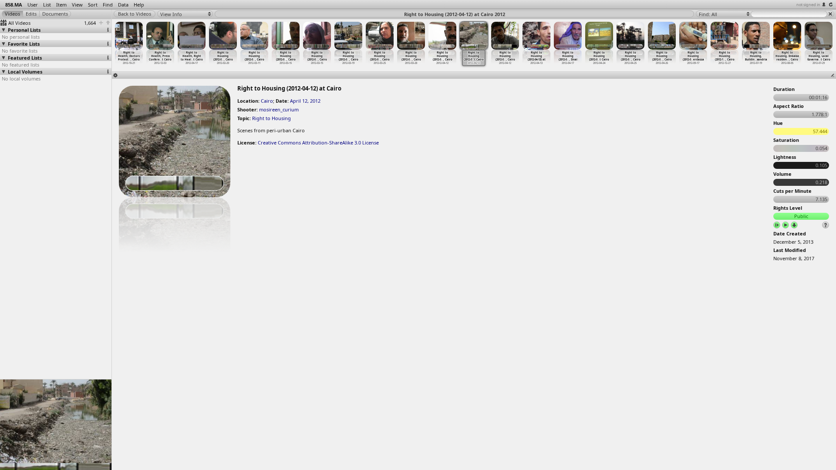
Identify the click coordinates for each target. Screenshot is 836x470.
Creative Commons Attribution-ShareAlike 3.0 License (318, 142)
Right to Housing (271, 118)
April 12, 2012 (305, 100)
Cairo (267, 100)
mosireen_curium (279, 109)
